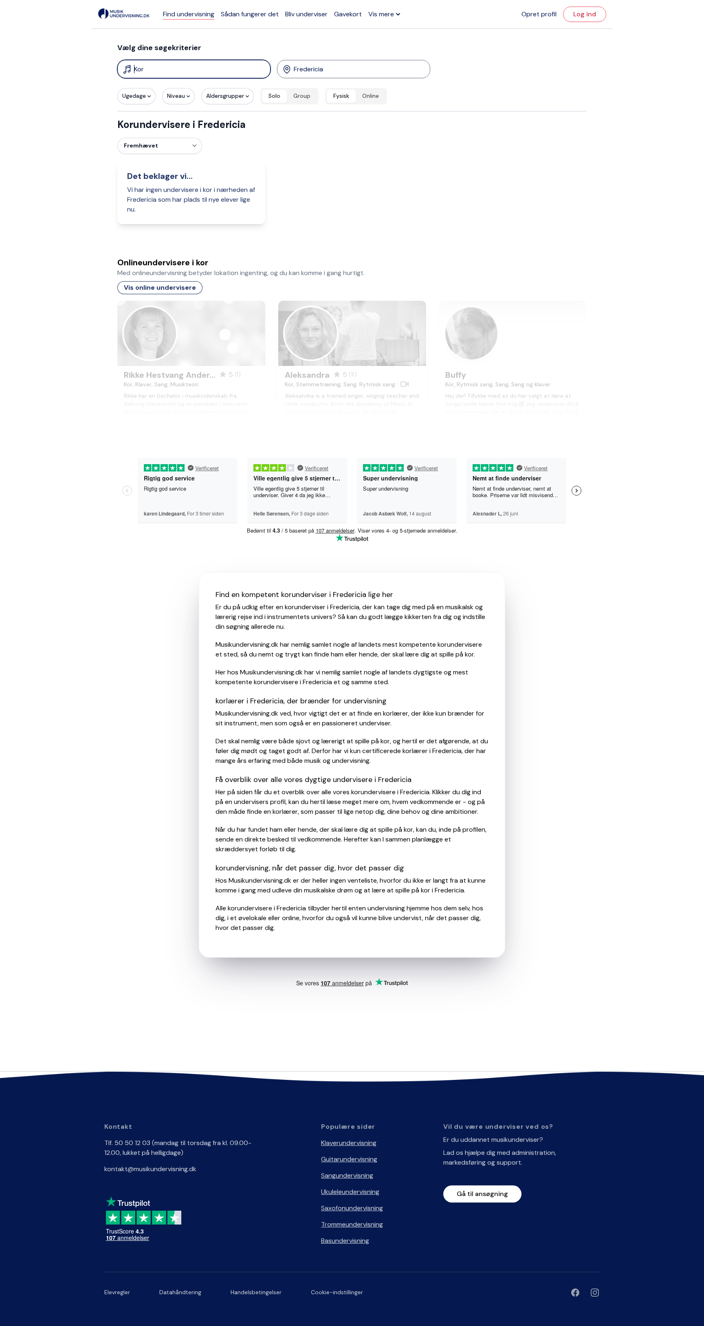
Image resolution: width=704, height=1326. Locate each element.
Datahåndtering (180, 1292)
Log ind (584, 14)
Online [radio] (370, 95)
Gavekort (348, 14)
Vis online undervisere (160, 287)
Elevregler (117, 1292)
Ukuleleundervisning (350, 1191)
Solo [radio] (274, 95)
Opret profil (539, 14)
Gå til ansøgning (482, 1193)
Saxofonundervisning (352, 1208)
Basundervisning (345, 1240)
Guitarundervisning (349, 1159)
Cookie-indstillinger (337, 1292)
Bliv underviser (306, 14)
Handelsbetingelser (256, 1292)
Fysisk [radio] (341, 95)
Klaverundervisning (348, 1143)
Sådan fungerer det (250, 14)
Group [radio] (301, 95)
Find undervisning (188, 14)
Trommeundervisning (352, 1224)
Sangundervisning (347, 1175)
